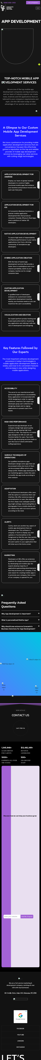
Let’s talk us (20, 728)
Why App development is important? (16, 613)
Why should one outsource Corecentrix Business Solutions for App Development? (18, 627)
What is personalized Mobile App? (15, 620)
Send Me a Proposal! (26, 916)
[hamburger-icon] (38, 8)
